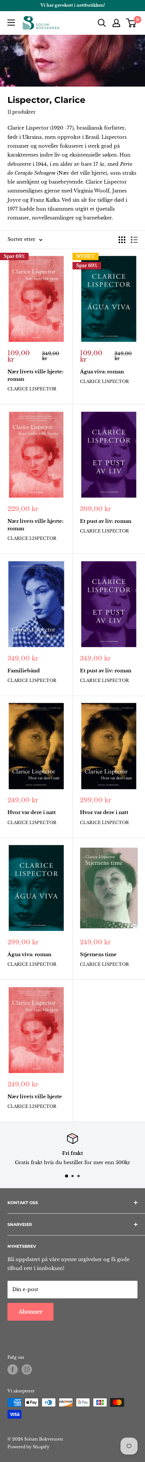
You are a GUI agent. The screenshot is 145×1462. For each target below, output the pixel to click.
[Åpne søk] (102, 23)
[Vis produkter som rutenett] (122, 239)
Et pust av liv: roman (105, 521)
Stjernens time (98, 954)
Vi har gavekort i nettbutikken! (73, 5)
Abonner (30, 1311)
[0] (131, 23)
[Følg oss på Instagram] (27, 1369)
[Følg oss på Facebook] (12, 1369)
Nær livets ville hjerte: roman (35, 375)
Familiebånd (23, 671)
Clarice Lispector (32, 388)
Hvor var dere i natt (31, 812)
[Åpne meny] (11, 23)
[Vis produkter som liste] (134, 239)
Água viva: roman (102, 372)
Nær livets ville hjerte (34, 1096)
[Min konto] (116, 23)
